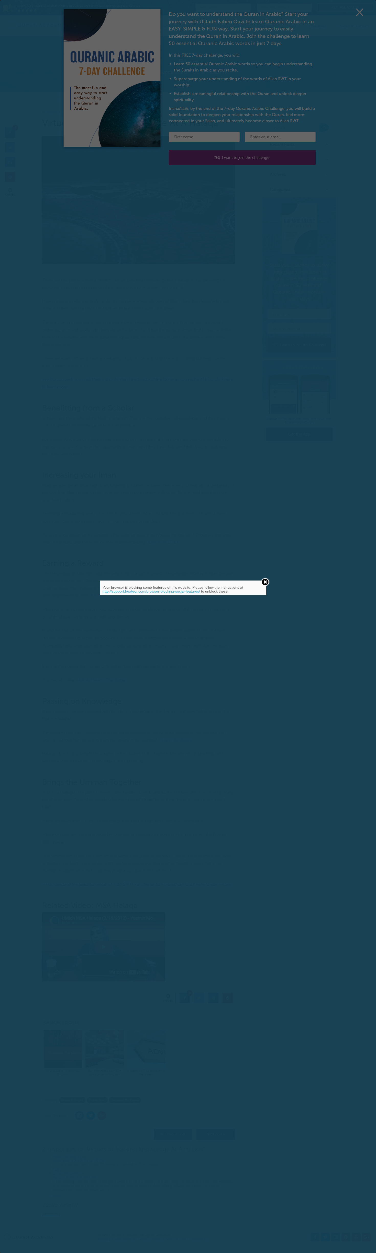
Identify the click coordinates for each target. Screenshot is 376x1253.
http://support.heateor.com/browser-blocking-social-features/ (151, 591)
